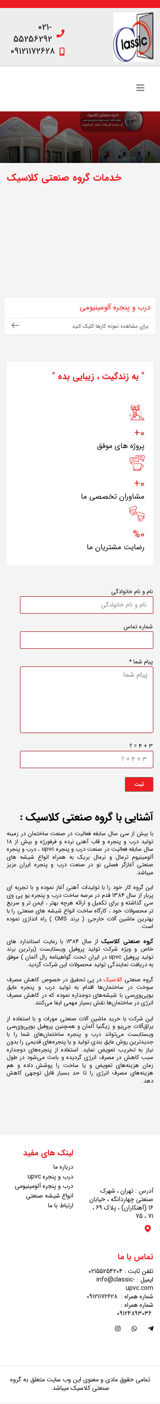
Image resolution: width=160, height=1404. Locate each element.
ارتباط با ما (60, 1206)
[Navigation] (140, 89)
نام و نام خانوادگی (132, 592)
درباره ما (63, 1167)
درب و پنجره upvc (50, 1177)
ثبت (139, 784)
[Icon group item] (150, 1329)
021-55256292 (32, 33)
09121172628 (33, 51)
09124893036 (134, 1313)
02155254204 (105, 1271)
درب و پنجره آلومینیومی (44, 1186)
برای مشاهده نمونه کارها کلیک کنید (110, 326)
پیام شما (141, 662)
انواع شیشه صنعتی (49, 1196)
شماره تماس (138, 627)
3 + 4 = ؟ (141, 746)
